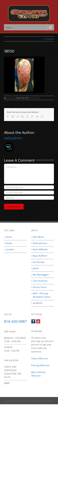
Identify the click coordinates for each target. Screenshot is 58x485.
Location (10, 249)
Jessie (35, 268)
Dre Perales (39, 262)
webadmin (10, 98)
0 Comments (36, 98)
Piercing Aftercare (40, 365)
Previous (49, 38)
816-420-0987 (15, 321)
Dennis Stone (39, 287)
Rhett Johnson (40, 243)
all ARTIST (37, 303)
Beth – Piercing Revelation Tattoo (42, 295)
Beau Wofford (40, 255)
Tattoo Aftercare (39, 358)
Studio (9, 243)
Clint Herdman (40, 280)
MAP (7, 383)
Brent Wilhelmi (40, 249)
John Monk (38, 236)
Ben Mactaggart (41, 274)
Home (9, 236)
